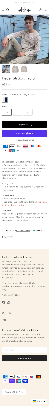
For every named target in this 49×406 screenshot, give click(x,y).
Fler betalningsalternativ (24, 140)
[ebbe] (24, 10)
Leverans (7, 237)
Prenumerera (24, 358)
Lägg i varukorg (24, 124)
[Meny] (3, 10)
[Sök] (9, 10)
